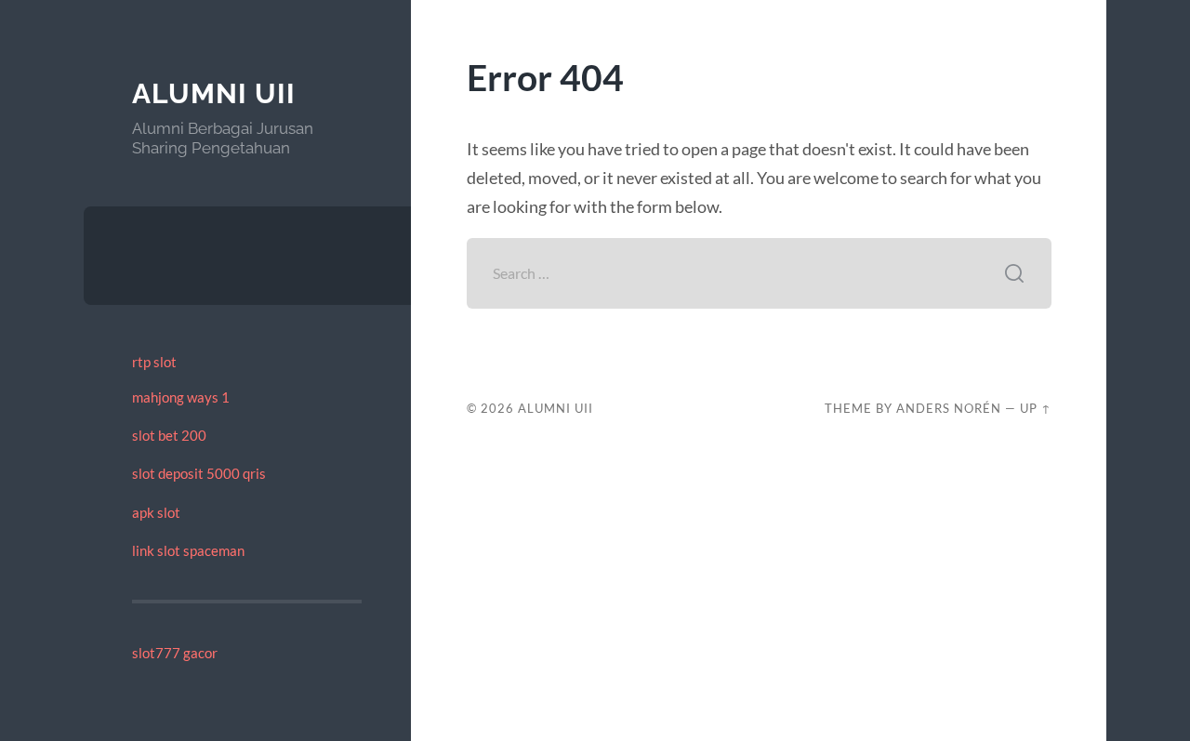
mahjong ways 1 (181, 397)
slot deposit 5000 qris (199, 473)
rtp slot (154, 361)
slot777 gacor (175, 652)
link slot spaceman (188, 550)
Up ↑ (1035, 408)
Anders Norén (948, 408)
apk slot (156, 512)
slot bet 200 (169, 435)
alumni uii (214, 93)
